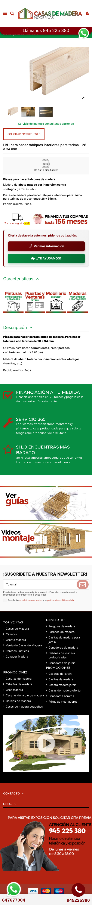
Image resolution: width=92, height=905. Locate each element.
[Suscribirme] (83, 585)
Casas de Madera (17, 628)
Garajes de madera (18, 701)
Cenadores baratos (61, 696)
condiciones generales (30, 600)
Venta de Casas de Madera (24, 645)
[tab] (46, 279)
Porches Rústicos (17, 651)
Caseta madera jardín (63, 685)
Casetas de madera (18, 678)
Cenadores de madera (63, 647)
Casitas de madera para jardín (64, 640)
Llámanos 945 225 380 (46, 30)
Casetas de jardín (60, 673)
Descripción (15, 327)
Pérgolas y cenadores (63, 701)
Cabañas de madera (19, 684)
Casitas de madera (61, 679)
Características (18, 279)
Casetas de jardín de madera (25, 695)
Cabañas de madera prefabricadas (62, 655)
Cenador (11, 634)
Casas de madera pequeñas (24, 706)
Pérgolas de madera (62, 626)
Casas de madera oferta (64, 690)
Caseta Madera (16, 639)
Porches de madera (61, 632)
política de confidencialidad (61, 600)
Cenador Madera (17, 656)
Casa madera (14, 689)
